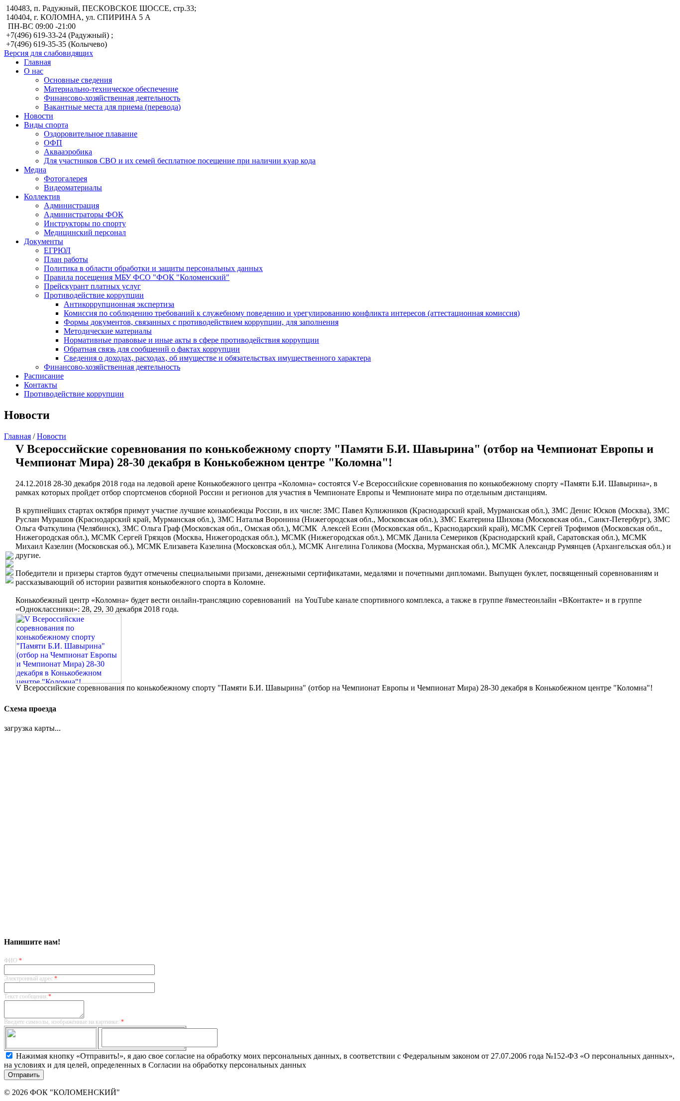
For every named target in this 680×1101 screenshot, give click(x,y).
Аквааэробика (68, 151)
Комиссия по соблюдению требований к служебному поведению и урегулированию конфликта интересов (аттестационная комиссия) (292, 313)
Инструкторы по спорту (85, 223)
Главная (37, 62)
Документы (43, 241)
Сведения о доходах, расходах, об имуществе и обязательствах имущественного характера (217, 358)
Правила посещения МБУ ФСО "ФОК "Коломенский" (136, 277)
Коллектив (42, 196)
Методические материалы (108, 331)
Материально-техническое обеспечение (111, 89)
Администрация (71, 205)
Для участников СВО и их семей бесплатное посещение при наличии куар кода (180, 160)
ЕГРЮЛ (57, 250)
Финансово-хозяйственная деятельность (112, 98)
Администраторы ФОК (83, 214)
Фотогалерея (65, 178)
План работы (66, 259)
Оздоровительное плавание (90, 134)
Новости (38, 116)
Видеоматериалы (73, 187)
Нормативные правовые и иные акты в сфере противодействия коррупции (191, 340)
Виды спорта (46, 125)
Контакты (40, 385)
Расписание (44, 376)
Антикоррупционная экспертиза (119, 304)
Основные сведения (78, 80)
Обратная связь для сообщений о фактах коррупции (152, 349)
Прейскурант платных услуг (92, 286)
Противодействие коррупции (94, 295)
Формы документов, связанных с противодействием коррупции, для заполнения (201, 322)
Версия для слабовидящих (48, 53)
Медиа (35, 169)
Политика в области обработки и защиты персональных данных (153, 268)
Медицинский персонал (85, 232)
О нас (33, 71)
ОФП (53, 142)
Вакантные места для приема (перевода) (112, 107)
